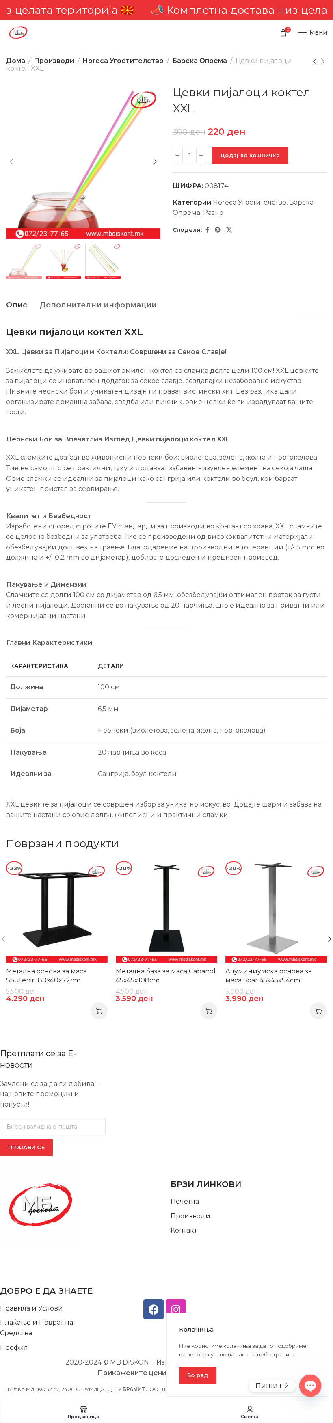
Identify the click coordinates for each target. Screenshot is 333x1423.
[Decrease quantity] (178, 155)
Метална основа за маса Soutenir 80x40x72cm (46, 975)
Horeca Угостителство (123, 61)
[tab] (16, 305)
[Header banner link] (166, 10)
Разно (213, 212)
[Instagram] (176, 1309)
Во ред (197, 1375)
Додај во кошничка (250, 155)
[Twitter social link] (229, 230)
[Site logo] (18, 32)
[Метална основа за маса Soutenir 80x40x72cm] (57, 912)
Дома (15, 61)
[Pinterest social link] (217, 230)
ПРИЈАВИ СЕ (26, 1147)
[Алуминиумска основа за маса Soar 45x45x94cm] (276, 912)
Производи (54, 61)
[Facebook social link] (207, 230)
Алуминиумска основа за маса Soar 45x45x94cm (268, 975)
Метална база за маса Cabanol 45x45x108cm (166, 975)
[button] (99, 1010)
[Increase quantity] (201, 155)
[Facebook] (153, 1309)
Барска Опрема (199, 61)
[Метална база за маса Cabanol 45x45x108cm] (166, 912)
